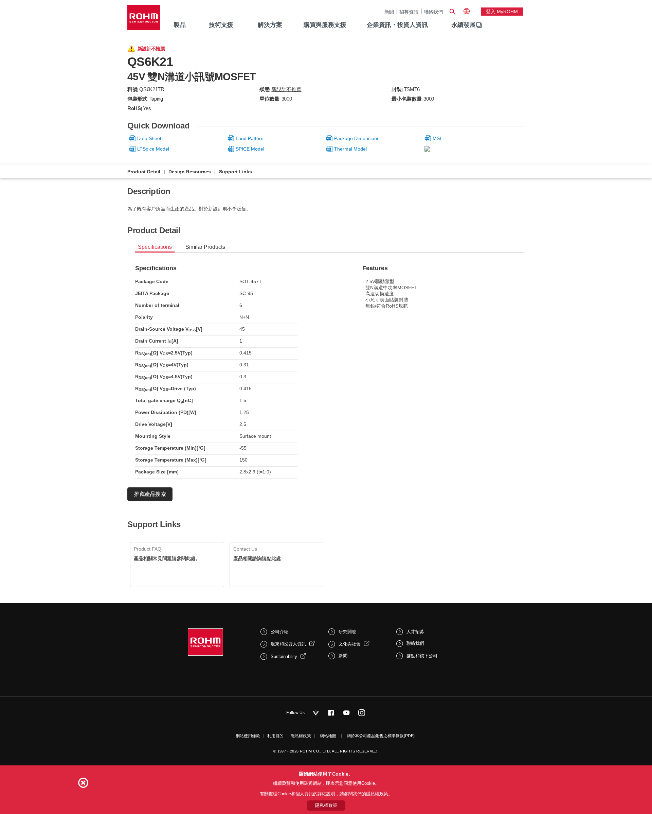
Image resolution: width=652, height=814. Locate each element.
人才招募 (415, 631)
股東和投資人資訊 (288, 643)
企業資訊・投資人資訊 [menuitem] (397, 24)
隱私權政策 (301, 735)
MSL (437, 138)
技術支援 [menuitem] (221, 24)
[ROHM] (143, 20)
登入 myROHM (502, 11)
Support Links (235, 171)
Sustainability (284, 656)
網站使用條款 (248, 735)
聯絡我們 (433, 11)
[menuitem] (463, 25)
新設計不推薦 (286, 89)
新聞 (389, 11)
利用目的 (275, 735)
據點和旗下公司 (421, 655)
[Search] (452, 10)
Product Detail (143, 171)
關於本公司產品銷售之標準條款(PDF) (381, 735)
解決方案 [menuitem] (270, 24)
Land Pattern (250, 138)
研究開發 (347, 631)
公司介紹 (279, 631)
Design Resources (189, 171)
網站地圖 (328, 735)
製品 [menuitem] (180, 24)
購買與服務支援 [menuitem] (325, 24)
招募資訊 (408, 11)
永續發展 (463, 24)
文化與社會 (350, 643)
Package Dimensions (356, 138)
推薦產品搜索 (150, 494)
